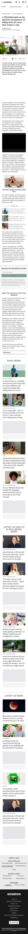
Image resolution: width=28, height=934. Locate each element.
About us (14, 899)
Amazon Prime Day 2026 (15, 6)
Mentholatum (7, 28)
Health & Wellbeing (6, 13)
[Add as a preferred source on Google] (14, 922)
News (18, 30)
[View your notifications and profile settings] (16, 2)
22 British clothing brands (20, 865)
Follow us (15, 58)
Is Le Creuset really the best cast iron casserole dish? (7, 866)
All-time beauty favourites (7, 863)
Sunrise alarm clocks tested (20, 863)
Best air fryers (21, 875)
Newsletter (23, 58)
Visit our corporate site (21, 928)
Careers (14, 912)
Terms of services (18, 279)
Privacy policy (14, 908)
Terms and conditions (14, 906)
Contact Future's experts (14, 901)
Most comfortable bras (20, 878)
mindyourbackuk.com (8, 341)
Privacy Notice (20, 281)
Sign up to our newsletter (20, 884)
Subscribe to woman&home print (8, 885)
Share (6, 58)
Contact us (14, 903)
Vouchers (14, 869)
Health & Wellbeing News (18, 13)
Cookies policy (14, 910)
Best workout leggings (7, 878)
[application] (14, 141)
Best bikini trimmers (7, 875)
